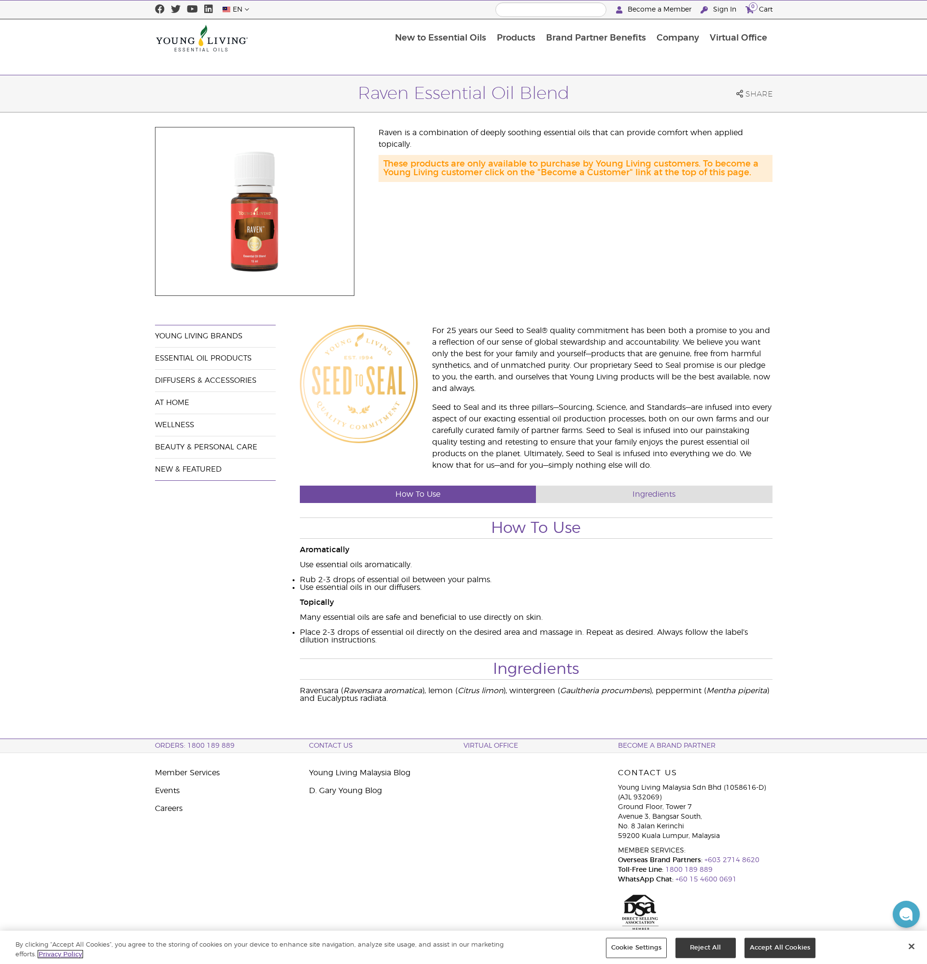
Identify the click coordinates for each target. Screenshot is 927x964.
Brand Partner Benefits (596, 38)
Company (678, 38)
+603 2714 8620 (731, 860)
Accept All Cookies (780, 948)
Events (167, 791)
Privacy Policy (60, 954)
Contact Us (331, 745)
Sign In (724, 9)
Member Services (187, 773)
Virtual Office (738, 38)
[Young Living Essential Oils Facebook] (160, 9)
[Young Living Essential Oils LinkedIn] (208, 9)
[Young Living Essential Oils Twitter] (176, 9)
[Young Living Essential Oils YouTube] (192, 9)
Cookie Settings (636, 948)
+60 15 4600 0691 (706, 879)
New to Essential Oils (440, 38)
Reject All (705, 948)
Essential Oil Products (203, 358)
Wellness (174, 425)
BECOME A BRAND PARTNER (667, 745)
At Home (172, 402)
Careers (169, 808)
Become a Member (659, 9)
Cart (761, 8)
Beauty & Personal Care (206, 447)
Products (516, 38)
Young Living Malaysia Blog (359, 773)
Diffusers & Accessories (205, 380)
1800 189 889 (688, 869)
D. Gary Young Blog (345, 791)
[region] (463, 947)
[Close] (911, 946)
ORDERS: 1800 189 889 (195, 745)
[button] (906, 914)
